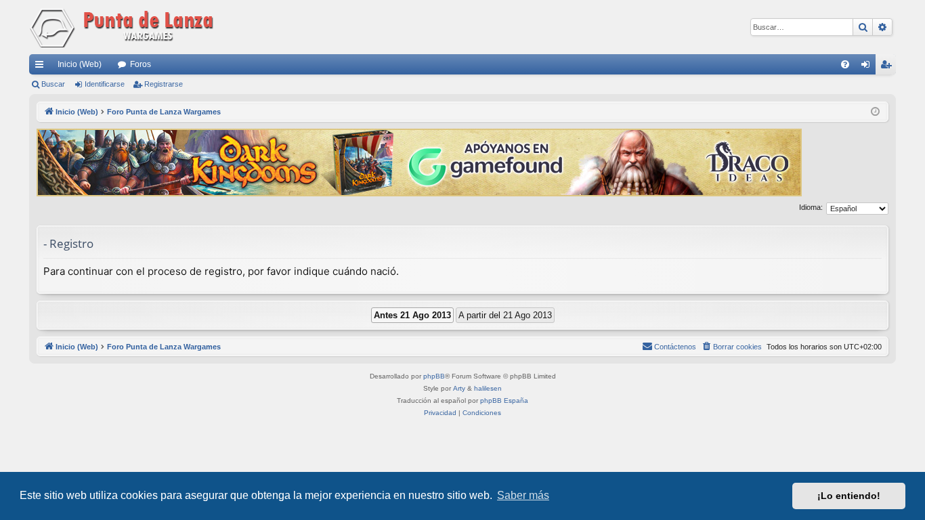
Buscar (53, 84)
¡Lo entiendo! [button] (848, 495)
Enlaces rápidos (42, 67)
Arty (459, 388)
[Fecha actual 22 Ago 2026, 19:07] (875, 112)
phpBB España (504, 400)
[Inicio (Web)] (124, 27)
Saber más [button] (523, 495)
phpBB (434, 376)
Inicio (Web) (80, 64)
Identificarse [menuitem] (868, 67)
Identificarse (105, 84)
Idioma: (811, 207)
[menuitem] (845, 64)
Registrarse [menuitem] (888, 67)
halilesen (488, 388)
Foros (140, 64)
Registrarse (163, 84)
